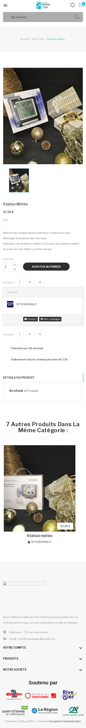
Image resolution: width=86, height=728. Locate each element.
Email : (32, 638)
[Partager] (19, 282)
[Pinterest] (40, 282)
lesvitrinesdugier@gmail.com (36, 638)
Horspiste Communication (65, 721)
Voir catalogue (51, 319)
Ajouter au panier (46, 266)
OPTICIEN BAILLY (26, 304)
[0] (80, 5)
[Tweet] (30, 282)
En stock (16, 391)
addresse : (16, 632)
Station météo (39, 536)
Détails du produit (19, 377)
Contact (32, 319)
